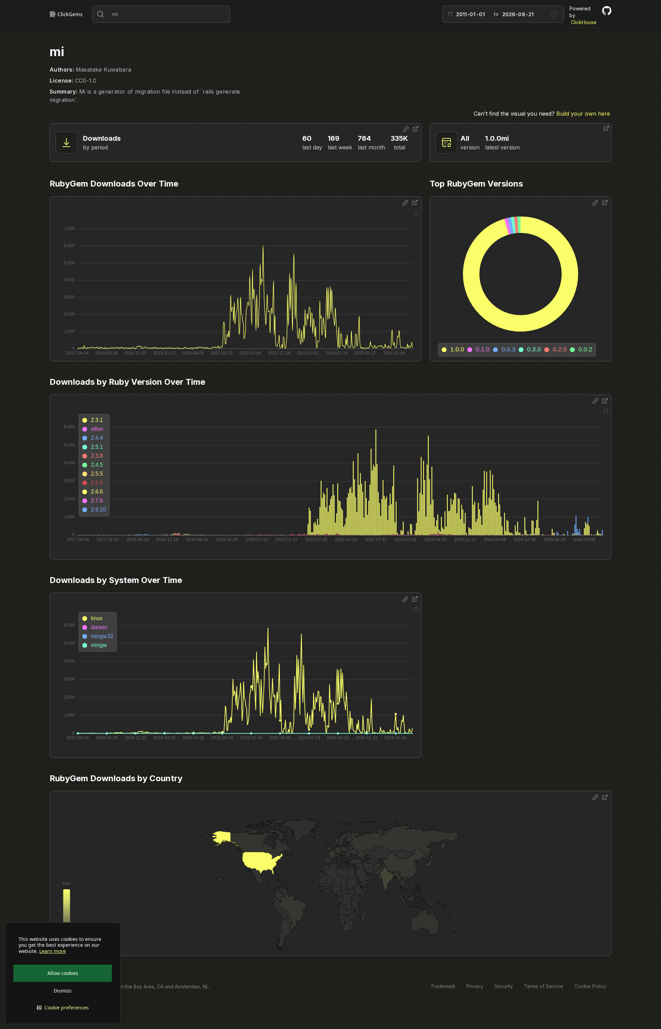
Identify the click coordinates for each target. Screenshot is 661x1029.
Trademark (443, 986)
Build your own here (583, 113)
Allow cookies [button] (63, 973)
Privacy (474, 986)
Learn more (52, 951)
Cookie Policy (590, 986)
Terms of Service (543, 986)
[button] (62, 1008)
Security (503, 986)
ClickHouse (584, 22)
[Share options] (405, 129)
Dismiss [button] (63, 990)
